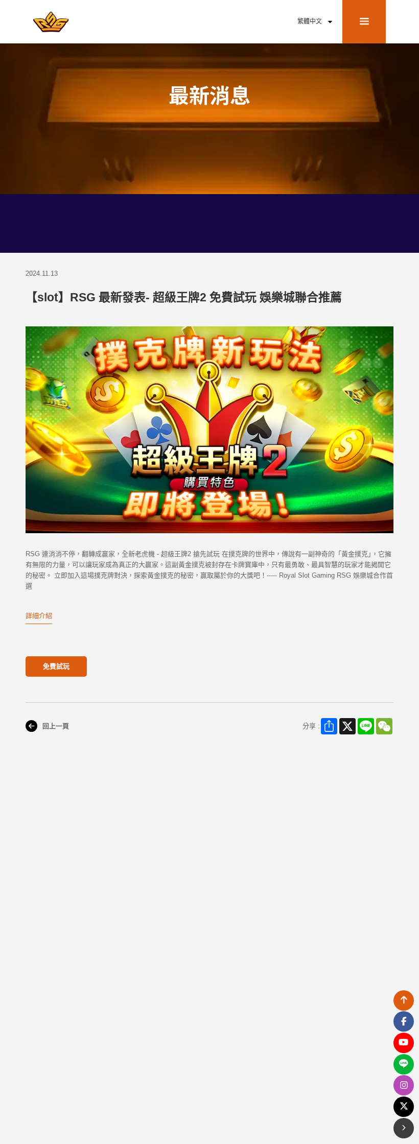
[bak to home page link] (51, 21)
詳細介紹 (39, 615)
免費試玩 (56, 666)
